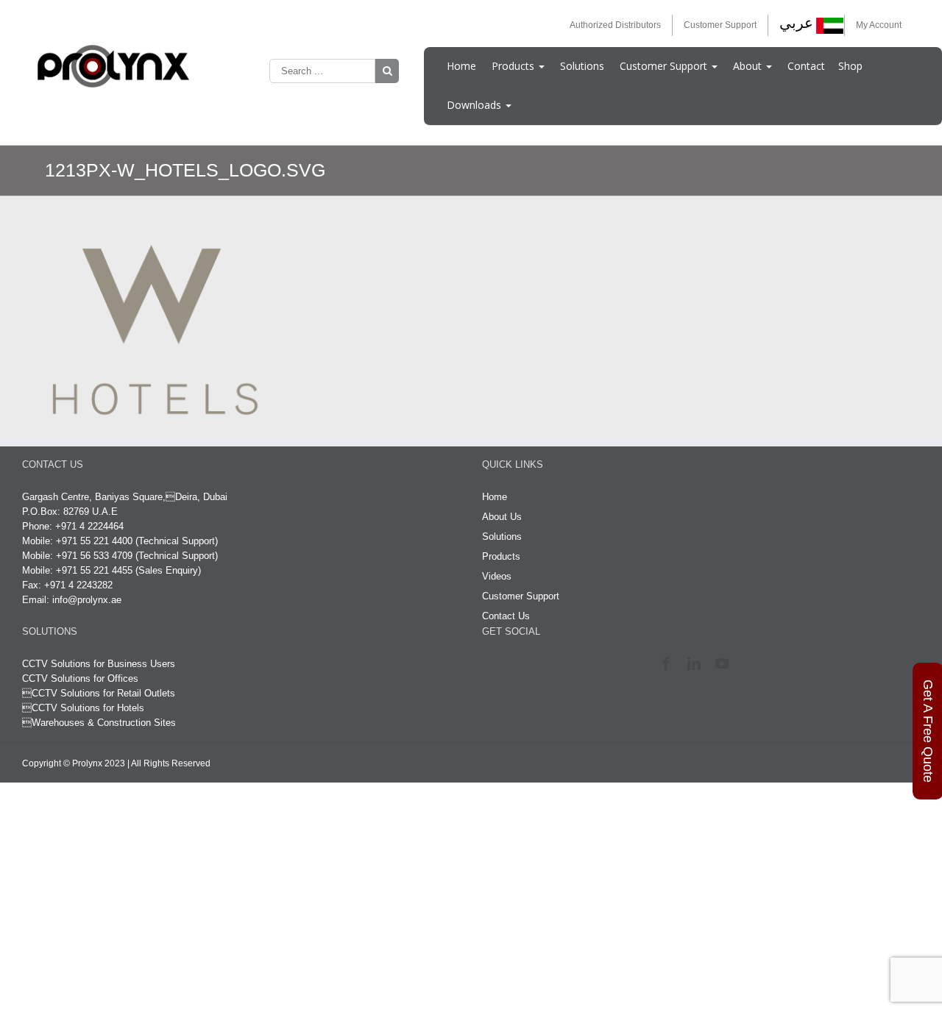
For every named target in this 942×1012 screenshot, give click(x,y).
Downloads (475, 105)
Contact (806, 66)
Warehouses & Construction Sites (104, 722)
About (749, 66)
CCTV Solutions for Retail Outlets (103, 693)
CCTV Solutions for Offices (80, 678)
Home (461, 66)
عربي (796, 23)
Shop (850, 66)
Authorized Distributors (615, 25)
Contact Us (506, 615)
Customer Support (720, 25)
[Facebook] (669, 663)
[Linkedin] (697, 663)
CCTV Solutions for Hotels (83, 707)
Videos (496, 576)
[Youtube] (725, 663)
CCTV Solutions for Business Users (98, 663)
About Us (502, 516)
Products (514, 66)
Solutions (582, 66)
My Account (879, 25)
